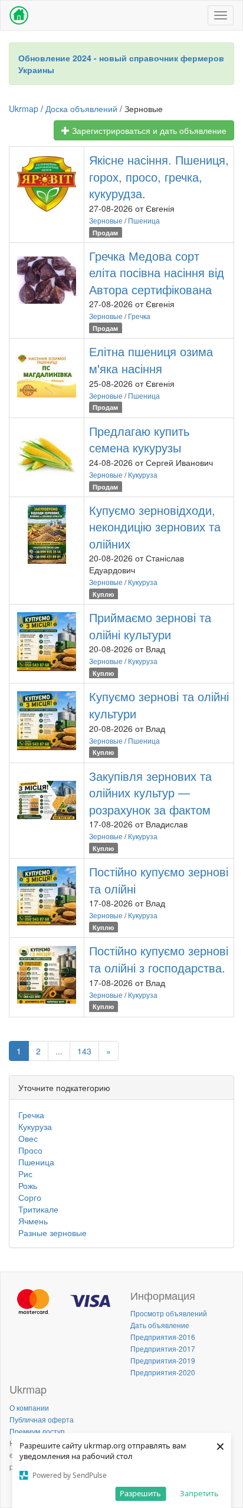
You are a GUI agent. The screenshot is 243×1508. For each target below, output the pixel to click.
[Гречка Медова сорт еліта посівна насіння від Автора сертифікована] (46, 280)
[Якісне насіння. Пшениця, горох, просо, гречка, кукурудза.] (46, 184)
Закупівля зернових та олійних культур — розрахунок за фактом (150, 792)
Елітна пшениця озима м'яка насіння (151, 360)
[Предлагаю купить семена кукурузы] (46, 455)
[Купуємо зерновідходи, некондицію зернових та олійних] (46, 534)
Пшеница (144, 220)
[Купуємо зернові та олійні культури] (46, 720)
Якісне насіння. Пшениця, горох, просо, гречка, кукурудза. (159, 176)
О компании (29, 1407)
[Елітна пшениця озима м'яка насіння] (46, 375)
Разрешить (140, 1493)
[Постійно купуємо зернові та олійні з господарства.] (46, 974)
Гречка (139, 316)
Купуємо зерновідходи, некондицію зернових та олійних (155, 526)
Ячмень (33, 1221)
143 (84, 1051)
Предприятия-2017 (162, 1348)
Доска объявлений (81, 108)
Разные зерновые (52, 1232)
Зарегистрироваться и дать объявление (148, 130)
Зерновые (106, 220)
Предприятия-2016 (162, 1337)
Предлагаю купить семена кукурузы (139, 439)
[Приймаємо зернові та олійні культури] (46, 641)
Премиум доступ (37, 1431)
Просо (30, 1150)
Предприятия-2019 (162, 1360)
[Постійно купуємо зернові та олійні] (46, 895)
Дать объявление (159, 1325)
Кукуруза (142, 474)
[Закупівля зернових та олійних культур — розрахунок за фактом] (46, 800)
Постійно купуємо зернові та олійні (158, 880)
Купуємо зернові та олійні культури (159, 705)
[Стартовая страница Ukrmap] (19, 15)
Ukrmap (23, 108)
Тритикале (38, 1209)
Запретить (199, 1493)
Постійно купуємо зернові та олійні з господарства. (158, 959)
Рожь (27, 1185)
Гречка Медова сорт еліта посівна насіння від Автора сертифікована (156, 272)
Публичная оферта (41, 1419)
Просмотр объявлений (168, 1313)
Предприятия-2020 (162, 1372)
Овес (28, 1138)
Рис (25, 1174)
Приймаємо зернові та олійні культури (150, 626)
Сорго (29, 1197)
